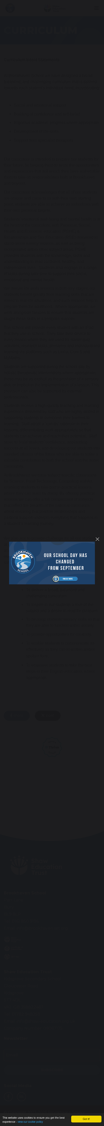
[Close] (97, 539)
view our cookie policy (30, 1121)
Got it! (86, 1119)
